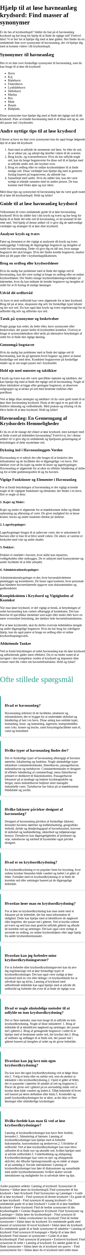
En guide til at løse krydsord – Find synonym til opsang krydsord (42, 1198)
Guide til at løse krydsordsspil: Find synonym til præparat (34, 1237)
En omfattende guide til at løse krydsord (36, 1202)
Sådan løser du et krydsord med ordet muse (51, 1250)
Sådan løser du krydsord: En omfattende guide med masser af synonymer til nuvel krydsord (40, 1223)
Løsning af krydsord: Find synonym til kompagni (42, 1230)
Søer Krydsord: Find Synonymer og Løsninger (43, 1193)
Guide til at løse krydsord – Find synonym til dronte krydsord (41, 1194)
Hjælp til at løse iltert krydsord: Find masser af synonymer (38, 1234)
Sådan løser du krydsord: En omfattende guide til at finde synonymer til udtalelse (41, 1226)
